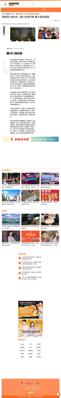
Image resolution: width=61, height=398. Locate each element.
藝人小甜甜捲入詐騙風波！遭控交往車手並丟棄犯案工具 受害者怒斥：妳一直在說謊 (50, 245)
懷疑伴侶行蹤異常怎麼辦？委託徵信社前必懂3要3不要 (31, 268)
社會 (13, 14)
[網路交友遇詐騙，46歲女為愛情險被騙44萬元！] (50, 219)
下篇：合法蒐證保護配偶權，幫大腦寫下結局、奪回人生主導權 (31, 278)
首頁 (3, 14)
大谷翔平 (39, 344)
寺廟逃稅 (30, 353)
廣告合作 (27, 389)
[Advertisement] (30, 156)
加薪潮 (38, 353)
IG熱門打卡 (22, 350)
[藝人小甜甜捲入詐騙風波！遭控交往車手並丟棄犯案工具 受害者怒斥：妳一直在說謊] (50, 236)
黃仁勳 (22, 344)
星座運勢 (22, 347)
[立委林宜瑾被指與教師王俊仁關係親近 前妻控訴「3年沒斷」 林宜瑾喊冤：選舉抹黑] (30, 178)
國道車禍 (30, 350)
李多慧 (38, 350)
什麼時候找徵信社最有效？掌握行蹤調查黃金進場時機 (31, 258)
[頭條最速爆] (11, 4)
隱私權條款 (35, 389)
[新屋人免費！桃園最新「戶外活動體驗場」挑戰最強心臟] (11, 195)
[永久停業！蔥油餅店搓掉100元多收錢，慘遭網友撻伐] (11, 178)
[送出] (32, 3)
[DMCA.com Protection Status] (30, 392)
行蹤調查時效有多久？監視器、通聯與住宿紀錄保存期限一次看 (31, 263)
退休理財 (39, 347)
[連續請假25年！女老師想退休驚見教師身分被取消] (11, 236)
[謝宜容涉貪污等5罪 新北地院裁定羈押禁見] (30, 219)
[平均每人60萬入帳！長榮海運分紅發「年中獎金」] (11, 219)
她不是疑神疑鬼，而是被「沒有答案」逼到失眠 (32, 273)
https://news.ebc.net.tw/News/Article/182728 (18, 24)
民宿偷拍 (39, 356)
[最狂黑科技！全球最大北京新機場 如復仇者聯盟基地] (50, 178)
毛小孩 (30, 344)
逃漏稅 (22, 356)
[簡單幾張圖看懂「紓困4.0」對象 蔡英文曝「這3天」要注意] (30, 236)
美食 (30, 347)
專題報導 (8, 14)
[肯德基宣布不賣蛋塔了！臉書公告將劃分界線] (50, 195)
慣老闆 (22, 353)
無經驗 (30, 356)
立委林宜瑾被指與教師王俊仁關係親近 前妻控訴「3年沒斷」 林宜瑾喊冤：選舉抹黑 (30, 187)
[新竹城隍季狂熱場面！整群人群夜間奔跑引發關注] (30, 195)
